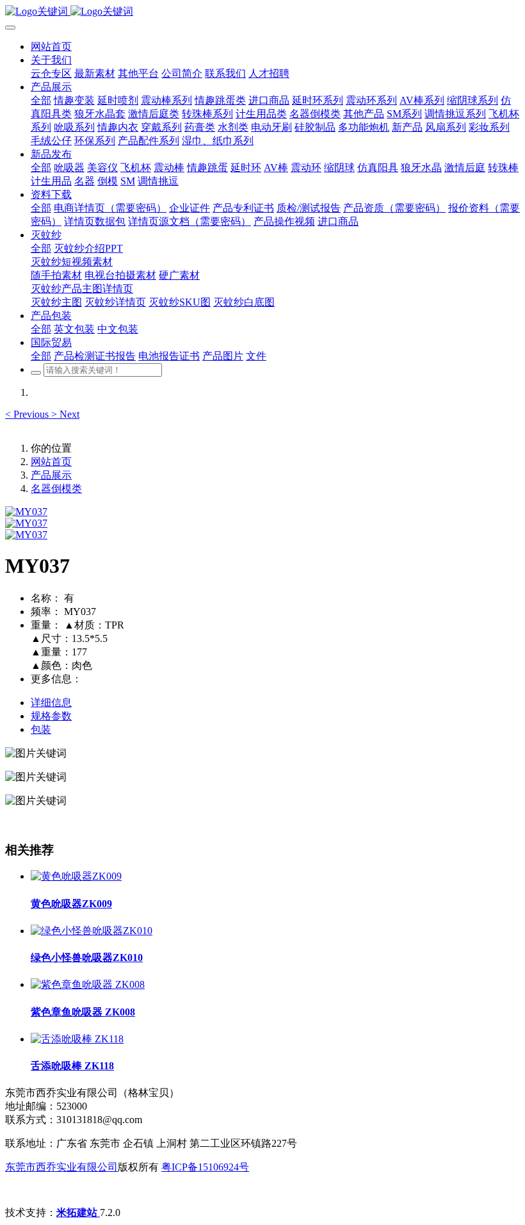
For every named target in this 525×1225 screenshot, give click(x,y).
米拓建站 (78, 1212)
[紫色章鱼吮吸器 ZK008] (88, 984)
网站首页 (51, 46)
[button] (28, 414)
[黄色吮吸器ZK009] (76, 876)
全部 (41, 100)
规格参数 (51, 716)
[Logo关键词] (262, 12)
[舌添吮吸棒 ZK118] (77, 1038)
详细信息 (51, 702)
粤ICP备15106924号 (205, 1167)
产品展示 (51, 475)
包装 (41, 729)
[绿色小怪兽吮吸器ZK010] (91, 930)
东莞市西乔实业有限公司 (61, 1167)
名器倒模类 (56, 488)
